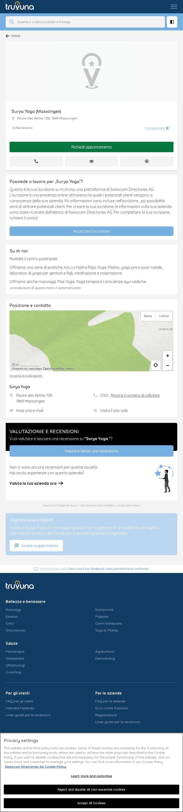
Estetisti (12, 616)
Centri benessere (108, 623)
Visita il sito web (114, 410)
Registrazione (106, 715)
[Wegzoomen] (167, 365)
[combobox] (89, 22)
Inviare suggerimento (39, 545)
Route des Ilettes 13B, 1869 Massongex (47, 118)
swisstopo (35, 369)
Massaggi (13, 609)
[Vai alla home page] (23, 6)
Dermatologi (105, 658)
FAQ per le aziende (110, 701)
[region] (91, 340)
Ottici (10, 623)
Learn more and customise (91, 776)
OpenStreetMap (53, 369)
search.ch (20, 369)
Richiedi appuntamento (91, 147)
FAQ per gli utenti (19, 701)
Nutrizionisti (104, 609)
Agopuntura (104, 651)
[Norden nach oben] (167, 328)
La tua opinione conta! (94, 569)
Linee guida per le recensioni (28, 715)
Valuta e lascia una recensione (91, 451)
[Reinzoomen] (167, 356)
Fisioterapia (15, 651)
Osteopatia (15, 658)
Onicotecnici (15, 630)
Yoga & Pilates (106, 630)
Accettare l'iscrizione (91, 231)
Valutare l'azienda (20, 708)
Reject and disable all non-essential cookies (92, 789)
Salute (12, 643)
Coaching (13, 672)
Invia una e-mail (29, 410)
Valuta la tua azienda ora (33, 483)
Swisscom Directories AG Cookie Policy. (36, 766)
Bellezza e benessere (26, 601)
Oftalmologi (15, 665)
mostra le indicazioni (26, 375)
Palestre (101, 616)
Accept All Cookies (91, 803)
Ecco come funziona (111, 708)
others (70, 369)
